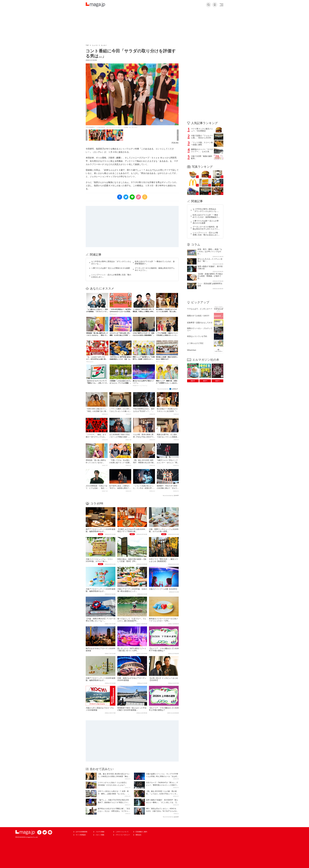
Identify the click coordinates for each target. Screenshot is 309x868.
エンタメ (104, 45)
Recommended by (163, 389)
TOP (87, 45)
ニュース (95, 45)
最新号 (193, 381)
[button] (87, 135)
